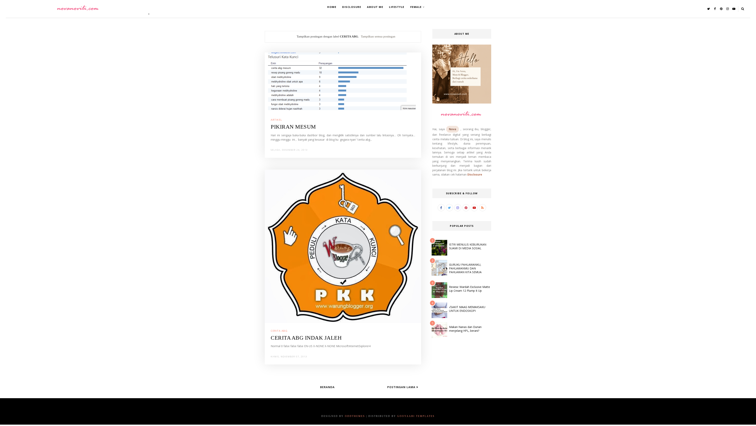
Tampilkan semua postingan (378, 36)
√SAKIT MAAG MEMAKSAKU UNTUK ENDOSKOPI (467, 309)
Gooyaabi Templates (416, 416)
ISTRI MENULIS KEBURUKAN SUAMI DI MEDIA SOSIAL (467, 246)
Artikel (276, 119)
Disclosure (474, 174)
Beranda (327, 387)
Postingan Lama (401, 387)
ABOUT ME (375, 7)
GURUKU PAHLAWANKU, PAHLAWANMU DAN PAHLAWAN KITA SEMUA (465, 268)
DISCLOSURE (351, 7)
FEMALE (416, 7)
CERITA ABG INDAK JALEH (306, 338)
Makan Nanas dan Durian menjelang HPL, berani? (465, 329)
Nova (452, 129)
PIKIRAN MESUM (293, 127)
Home (331, 7)
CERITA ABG (279, 331)
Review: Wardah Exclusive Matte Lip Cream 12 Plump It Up (469, 288)
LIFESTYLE (396, 7)
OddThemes (355, 416)
